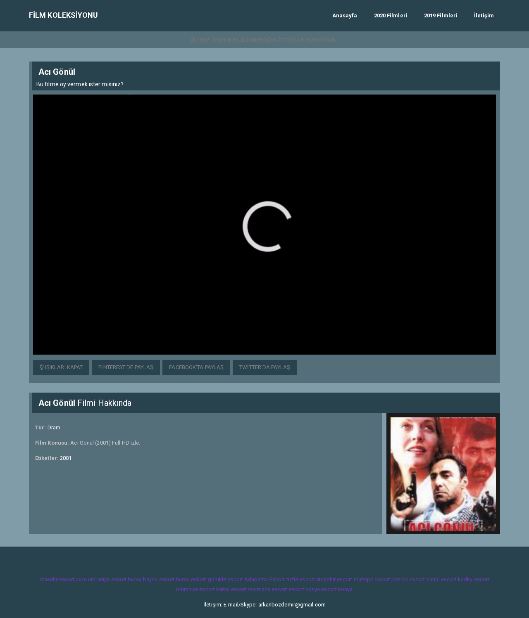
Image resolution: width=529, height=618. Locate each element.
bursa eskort (191, 579)
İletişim (484, 15)
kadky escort (473, 579)
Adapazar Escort (264, 579)
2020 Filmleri (390, 15)
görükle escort (225, 579)
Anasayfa (344, 15)
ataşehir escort (334, 579)
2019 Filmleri (441, 15)
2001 (65, 458)
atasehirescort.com (63, 579)
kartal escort (442, 579)
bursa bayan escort (151, 579)
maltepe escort (372, 579)
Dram (54, 427)
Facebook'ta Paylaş (196, 367)
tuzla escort (300, 579)
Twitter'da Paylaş (264, 367)
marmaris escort (267, 589)
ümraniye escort (107, 579)
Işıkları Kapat (63, 367)
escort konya (304, 589)
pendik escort (408, 579)
